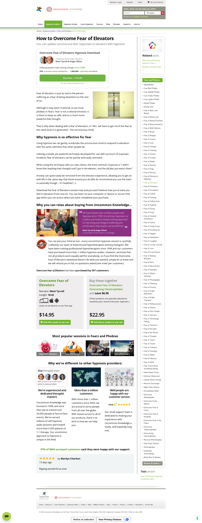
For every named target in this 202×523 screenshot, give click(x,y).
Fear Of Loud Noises (152, 252)
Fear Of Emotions (151, 186)
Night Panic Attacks (152, 387)
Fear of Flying (149, 209)
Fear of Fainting (150, 198)
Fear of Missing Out (152, 266)
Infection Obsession (152, 376)
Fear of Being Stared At (153, 124)
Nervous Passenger (151, 383)
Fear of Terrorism (150, 325)
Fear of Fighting (150, 205)
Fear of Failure (149, 194)
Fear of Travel (149, 344)
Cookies (130, 505)
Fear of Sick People (152, 311)
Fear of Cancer (150, 139)
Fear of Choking (150, 150)
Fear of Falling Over (152, 201)
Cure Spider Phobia (151, 99)
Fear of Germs (149, 222)
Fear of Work (149, 362)
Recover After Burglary (153, 440)
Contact (114, 505)
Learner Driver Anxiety (152, 380)
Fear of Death (149, 161)
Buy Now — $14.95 (72, 78)
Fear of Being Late (151, 117)
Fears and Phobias (152, 80)
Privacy (122, 505)
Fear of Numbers (150, 270)
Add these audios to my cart (108, 322)
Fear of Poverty (150, 287)
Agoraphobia (149, 85)
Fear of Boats (149, 132)
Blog (108, 24)
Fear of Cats (149, 143)
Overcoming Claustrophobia (106, 289)
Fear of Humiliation (151, 237)
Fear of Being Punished (153, 121)
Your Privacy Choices (110, 520)
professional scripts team (51, 381)
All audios (150, 13)
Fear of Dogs (149, 169)
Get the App (149, 505)
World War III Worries (152, 457)
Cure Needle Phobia (152, 92)
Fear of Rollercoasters (152, 304)
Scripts (83, 505)
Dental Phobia (149, 103)
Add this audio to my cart (56, 322)
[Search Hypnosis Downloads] (162, 13)
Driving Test (148, 107)
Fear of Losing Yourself (153, 245)
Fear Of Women (150, 358)
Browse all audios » (152, 463)
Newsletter (138, 505)
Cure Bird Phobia (150, 88)
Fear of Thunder (150, 336)
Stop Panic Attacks (151, 443)
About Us (127, 24)
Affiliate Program (98, 505)
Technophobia (149, 447)
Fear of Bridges (150, 135)
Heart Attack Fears (151, 372)
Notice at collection (83, 520)
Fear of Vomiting (150, 351)
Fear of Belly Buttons (152, 128)
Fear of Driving (149, 173)
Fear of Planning (150, 284)
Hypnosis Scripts (70, 24)
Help (108, 505)
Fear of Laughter (150, 241)
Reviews (116, 24)
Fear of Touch (149, 340)
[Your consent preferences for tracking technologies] (197, 518)
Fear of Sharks (150, 308)
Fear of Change (150, 147)
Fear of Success (150, 315)
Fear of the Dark (150, 329)
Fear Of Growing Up (152, 230)
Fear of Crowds (150, 158)
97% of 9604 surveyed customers (61, 449)
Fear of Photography (152, 280)
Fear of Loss (149, 248)
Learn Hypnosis (87, 24)
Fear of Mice (149, 262)
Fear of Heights (150, 234)
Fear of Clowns (150, 154)
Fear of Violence (150, 347)
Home (40, 24)
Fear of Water (149, 355)
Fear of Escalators (151, 190)
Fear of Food (149, 212)
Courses (99, 24)
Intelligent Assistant (140, 16)
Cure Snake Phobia (151, 96)
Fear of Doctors (150, 165)
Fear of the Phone (151, 333)
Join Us (137, 24)
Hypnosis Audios (52, 24)
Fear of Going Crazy (152, 226)
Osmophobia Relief (151, 391)
